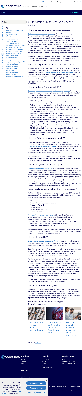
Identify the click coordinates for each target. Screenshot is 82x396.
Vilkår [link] (53, 386)
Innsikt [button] (41, 6)
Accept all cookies (36, 383)
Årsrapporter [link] (45, 363)
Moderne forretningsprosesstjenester (41, 215)
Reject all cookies (36, 388)
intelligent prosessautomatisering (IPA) (42, 146)
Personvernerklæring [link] (62, 386)
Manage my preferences (36, 393)
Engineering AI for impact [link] (69, 361)
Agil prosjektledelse (12, 35)
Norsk (40, 1)
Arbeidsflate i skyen (12, 56)
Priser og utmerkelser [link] (47, 367)
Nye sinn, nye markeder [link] (68, 363)
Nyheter (53, 1)
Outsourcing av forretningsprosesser (41, 34)
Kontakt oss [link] (24, 374)
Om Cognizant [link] (46, 359)
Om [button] (46, 6)
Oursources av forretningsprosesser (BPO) (43, 241)
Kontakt (76, 12)
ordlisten (38, 343)
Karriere (48, 1)
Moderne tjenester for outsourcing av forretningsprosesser (49, 91)
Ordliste (3, 12)
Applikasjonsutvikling (13, 53)
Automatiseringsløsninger (15, 76)
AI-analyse (9, 37)
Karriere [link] (23, 376)
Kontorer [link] (44, 361)
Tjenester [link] (23, 361)
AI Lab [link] (64, 359)
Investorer (69, 1)
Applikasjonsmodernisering (15, 49)
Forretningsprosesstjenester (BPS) (40, 168)
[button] (77, 2)
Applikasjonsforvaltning (14, 47)
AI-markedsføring (12, 39)
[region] (24, 387)
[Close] (46, 380)
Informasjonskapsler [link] (75, 386)
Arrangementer (61, 1)
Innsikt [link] (23, 363)
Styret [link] (43, 365)
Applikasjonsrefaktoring (14, 51)
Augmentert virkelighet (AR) (15, 62)
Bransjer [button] (26, 6)
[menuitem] (41, 2)
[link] (11, 6)
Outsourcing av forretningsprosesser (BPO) (59, 72)
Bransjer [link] (23, 359)
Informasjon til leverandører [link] (28, 378)
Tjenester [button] (34, 6)
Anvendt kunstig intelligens (15, 45)
